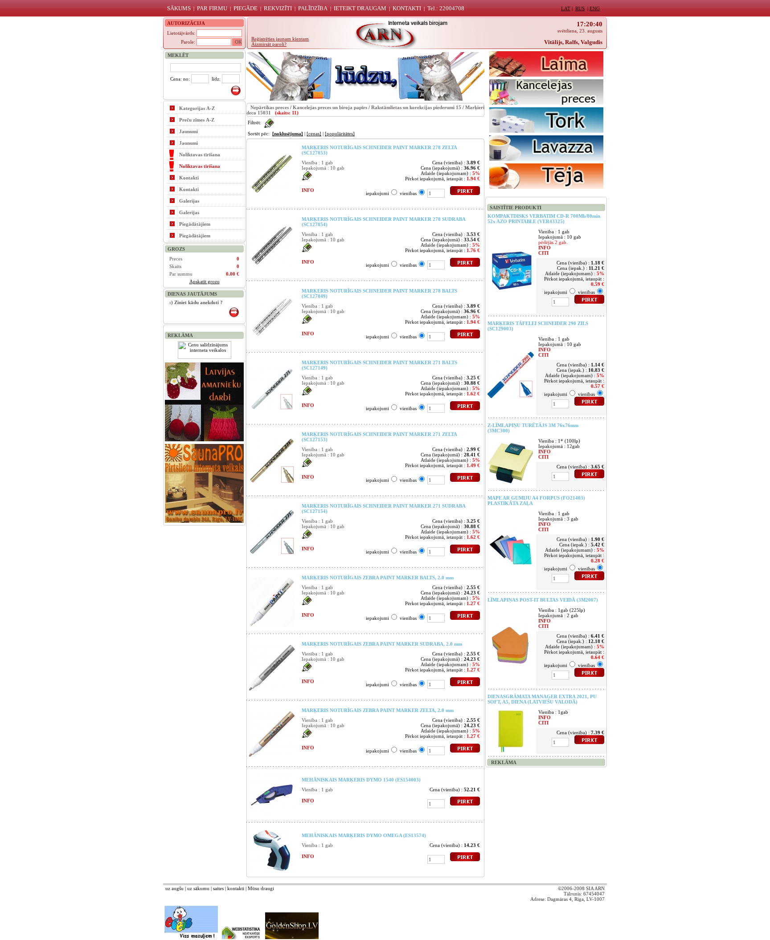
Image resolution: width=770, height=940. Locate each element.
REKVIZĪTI (278, 8)
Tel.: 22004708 (445, 8)
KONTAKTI (407, 8)
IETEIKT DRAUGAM (360, 8)
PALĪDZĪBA (313, 8)
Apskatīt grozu (204, 281)
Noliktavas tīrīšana (199, 154)
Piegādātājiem (194, 224)
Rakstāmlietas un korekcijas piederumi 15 (416, 107)
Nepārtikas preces (269, 107)
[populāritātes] (340, 133)
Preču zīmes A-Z (196, 119)
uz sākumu (198, 888)
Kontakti (189, 177)
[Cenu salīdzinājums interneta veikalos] (204, 357)
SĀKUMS (179, 8)
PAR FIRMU (212, 8)
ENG (595, 8)
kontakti (235, 888)
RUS (580, 8)
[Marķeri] (269, 122)
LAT (565, 8)
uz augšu (174, 888)
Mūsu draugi (261, 888)
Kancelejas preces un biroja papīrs (330, 107)
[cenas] (314, 133)
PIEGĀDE (245, 8)
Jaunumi (188, 131)
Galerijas (189, 200)
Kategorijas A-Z (197, 108)
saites (218, 888)
